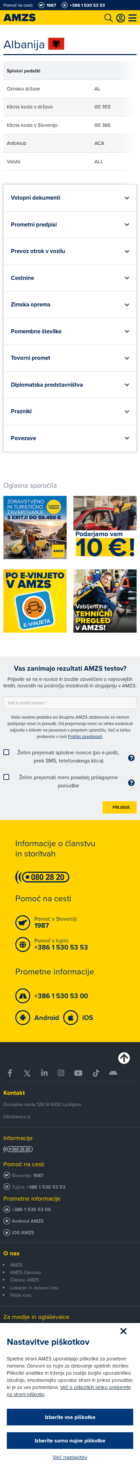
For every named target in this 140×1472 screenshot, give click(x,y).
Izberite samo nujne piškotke (70, 1440)
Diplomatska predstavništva (47, 385)
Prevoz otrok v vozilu (38, 251)
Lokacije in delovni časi (34, 1287)
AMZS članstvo (25, 1272)
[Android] (113, 1073)
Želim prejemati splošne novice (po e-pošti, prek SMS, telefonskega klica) (68, 756)
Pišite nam (21, 1295)
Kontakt (14, 1092)
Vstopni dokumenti (35, 198)
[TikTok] (96, 1073)
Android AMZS (27, 1221)
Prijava (121, 807)
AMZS (16, 1264)
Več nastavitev (70, 1457)
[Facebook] (10, 1073)
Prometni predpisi (34, 224)
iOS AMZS (23, 1233)
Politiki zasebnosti (85, 736)
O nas (11, 1253)
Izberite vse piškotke (70, 1417)
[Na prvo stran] (27, 17)
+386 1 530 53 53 (46, 1187)
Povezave (23, 438)
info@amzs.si (16, 1116)
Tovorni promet (30, 358)
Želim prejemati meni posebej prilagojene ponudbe (68, 781)
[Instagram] (61, 1073)
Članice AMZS (24, 1279)
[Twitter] (27, 1073)
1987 (38, 1175)
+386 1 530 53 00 (31, 1209)
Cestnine (22, 278)
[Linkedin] (44, 1073)
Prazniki (21, 411)
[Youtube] (78, 1073)
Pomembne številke (36, 331)
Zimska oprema (30, 304)
